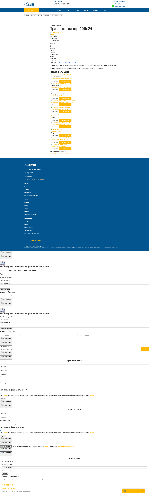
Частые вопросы (28, 230)
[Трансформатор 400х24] (87, 33)
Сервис (26, 205)
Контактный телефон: (5, 283)
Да (3, 274)
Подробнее (55, 81)
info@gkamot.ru (120, 4)
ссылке (87, 295)
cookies (47, 446)
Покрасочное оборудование (31, 195)
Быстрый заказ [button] (65, 81)
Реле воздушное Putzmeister (58, 146)
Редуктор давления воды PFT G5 (59, 139)
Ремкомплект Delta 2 (56, 96)
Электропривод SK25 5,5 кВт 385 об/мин (61, 78)
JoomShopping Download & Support (59, 153)
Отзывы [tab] (74, 62)
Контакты (95, 10)
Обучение (26, 211)
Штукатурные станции (29, 186)
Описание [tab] (53, 62)
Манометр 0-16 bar (56, 131)
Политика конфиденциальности (31, 233)
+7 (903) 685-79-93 (119, 2)
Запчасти (26, 189)
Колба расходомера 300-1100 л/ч (59, 109)
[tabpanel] (87, 66)
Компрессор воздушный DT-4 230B (60, 124)
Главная (59, 10)
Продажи (26, 202)
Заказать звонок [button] (120, 6)
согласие (7, 295)
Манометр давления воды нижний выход (61, 116)
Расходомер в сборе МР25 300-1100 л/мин (62, 102)
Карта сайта (27, 236)
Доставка (26, 221)
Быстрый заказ (55, 40)
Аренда (77, 10)
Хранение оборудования (30, 214)
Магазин (86, 10)
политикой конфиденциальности (66, 446)
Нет (3, 276)
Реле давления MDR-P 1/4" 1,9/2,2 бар (61, 87)
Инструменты (27, 192)
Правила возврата (28, 227)
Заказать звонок (36, 240)
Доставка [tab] (67, 62)
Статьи (104, 10)
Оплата (26, 224)
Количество (3, 377)
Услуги (67, 10)
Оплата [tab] (60, 62)
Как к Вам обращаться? (6, 277)
